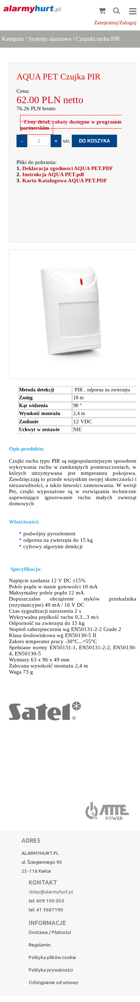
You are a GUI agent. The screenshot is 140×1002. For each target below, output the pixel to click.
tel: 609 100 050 (46, 901)
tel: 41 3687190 (46, 909)
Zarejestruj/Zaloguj (115, 22)
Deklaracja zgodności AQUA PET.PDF (67, 168)
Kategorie (13, 39)
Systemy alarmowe (49, 39)
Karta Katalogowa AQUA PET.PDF (64, 180)
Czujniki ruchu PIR (98, 39)
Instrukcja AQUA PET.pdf (53, 174)
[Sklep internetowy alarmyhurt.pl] (30, 9)
